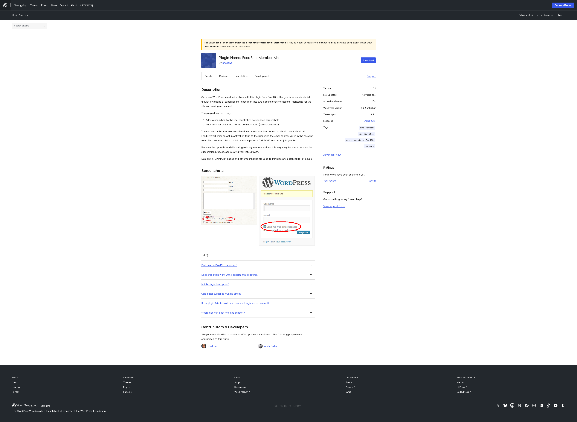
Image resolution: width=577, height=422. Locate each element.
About (15, 377)
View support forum (334, 206)
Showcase (128, 377)
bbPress (462, 387)
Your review (329, 180)
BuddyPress (464, 392)
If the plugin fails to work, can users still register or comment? (235, 303)
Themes (127, 382)
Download (368, 60)
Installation (241, 76)
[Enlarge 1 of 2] (252, 180)
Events (349, 382)
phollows (227, 62)
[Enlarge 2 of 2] (310, 180)
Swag (350, 392)
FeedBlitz (370, 140)
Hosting (16, 387)
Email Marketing (367, 128)
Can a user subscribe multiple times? (221, 293)
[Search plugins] (44, 26)
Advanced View (332, 154)
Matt (460, 382)
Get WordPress (563, 5)
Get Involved (352, 377)
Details (208, 76)
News (15, 382)
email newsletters (366, 134)
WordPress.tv (242, 392)
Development (262, 76)
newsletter (369, 146)
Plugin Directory (20, 15)
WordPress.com (466, 377)
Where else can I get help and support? (223, 312)
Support (371, 76)
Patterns (127, 392)
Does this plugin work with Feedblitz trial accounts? (229, 274)
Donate (351, 387)
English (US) (370, 121)
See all (372, 180)
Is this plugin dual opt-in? (215, 284)
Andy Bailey (270, 346)
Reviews (223, 76)
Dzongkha (45, 406)
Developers (240, 387)
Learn (237, 377)
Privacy (15, 392)
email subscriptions (355, 140)
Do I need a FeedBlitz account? (219, 265)
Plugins (126, 387)
